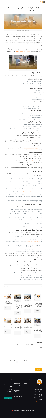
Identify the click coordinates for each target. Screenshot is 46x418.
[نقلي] (39, 2)
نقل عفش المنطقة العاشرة (17, 391)
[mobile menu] (2, 2)
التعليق (40, 347)
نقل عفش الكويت (38, 401)
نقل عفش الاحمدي (17, 383)
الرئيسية (25, 383)
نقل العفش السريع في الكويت (27, 191)
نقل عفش (31, 160)
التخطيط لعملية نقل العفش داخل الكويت (22, 51)
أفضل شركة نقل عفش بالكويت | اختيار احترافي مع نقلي (18, 326)
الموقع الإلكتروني (13, 360)
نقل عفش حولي (16, 393)
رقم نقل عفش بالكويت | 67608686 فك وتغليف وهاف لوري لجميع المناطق (18, 306)
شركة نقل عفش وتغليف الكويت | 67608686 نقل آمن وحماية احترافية (38, 329)
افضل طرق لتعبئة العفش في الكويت (31, 148)
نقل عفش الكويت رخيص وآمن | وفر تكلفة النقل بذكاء (8, 302)
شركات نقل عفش (35, 48)
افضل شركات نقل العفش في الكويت (33, 241)
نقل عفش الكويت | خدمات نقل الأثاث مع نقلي (8, 326)
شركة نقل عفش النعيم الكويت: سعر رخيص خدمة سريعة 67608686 (38, 305)
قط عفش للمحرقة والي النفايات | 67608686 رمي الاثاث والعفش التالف (28, 304)
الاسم (40, 360)
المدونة (25, 385)
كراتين (41, 90)
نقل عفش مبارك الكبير (18, 396)
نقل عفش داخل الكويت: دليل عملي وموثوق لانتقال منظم (28, 326)
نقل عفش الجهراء (17, 385)
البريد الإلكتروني (26, 360)
